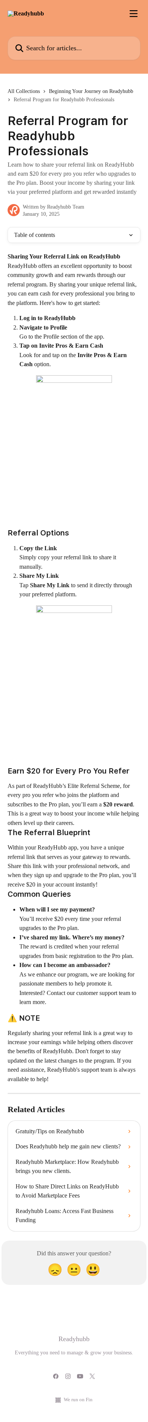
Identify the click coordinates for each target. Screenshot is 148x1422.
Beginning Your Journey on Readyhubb (91, 91)
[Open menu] (133, 13)
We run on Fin (78, 1399)
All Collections (24, 91)
